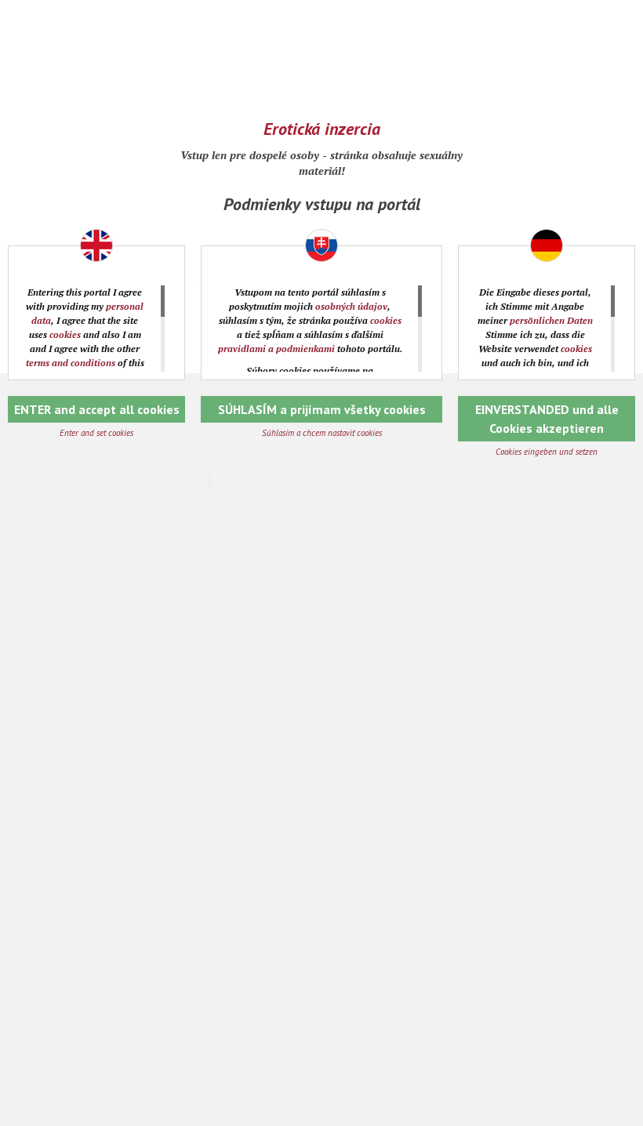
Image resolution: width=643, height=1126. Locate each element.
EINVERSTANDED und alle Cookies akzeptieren (547, 418)
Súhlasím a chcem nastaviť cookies (322, 432)
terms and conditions (70, 363)
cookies (65, 334)
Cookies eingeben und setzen (547, 451)
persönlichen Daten (551, 320)
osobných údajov (351, 306)
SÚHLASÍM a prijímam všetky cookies (322, 409)
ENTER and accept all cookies (97, 409)
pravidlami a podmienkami (276, 348)
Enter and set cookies (96, 432)
